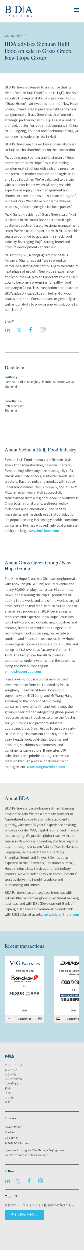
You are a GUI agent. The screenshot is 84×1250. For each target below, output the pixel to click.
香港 (8, 1088)
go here (43, 1155)
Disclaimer (11, 1137)
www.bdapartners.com (61, 914)
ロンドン (11, 1069)
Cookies (10, 1132)
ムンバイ (11, 1074)
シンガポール (14, 1079)
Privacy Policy (13, 1127)
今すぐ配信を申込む (24, 1214)
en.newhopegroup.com (23, 671)
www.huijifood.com (43, 530)
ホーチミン (12, 1083)
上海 (8, 1093)
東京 (8, 1102)
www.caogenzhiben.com (46, 766)
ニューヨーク (14, 1065)
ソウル (9, 1097)
